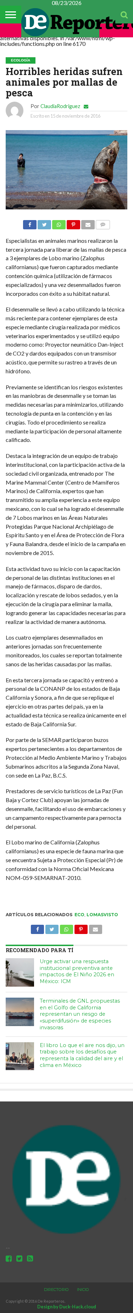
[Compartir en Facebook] (30, 222)
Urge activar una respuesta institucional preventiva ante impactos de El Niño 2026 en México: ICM (77, 971)
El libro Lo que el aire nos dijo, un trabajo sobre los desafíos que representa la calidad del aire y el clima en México (82, 1055)
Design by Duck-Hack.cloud (66, 1306)
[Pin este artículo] (73, 222)
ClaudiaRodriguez (60, 106)
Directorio (56, 1289)
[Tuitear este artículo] (44, 222)
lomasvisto (102, 914)
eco (79, 914)
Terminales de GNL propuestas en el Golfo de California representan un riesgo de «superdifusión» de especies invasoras (80, 1014)
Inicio (83, 1289)
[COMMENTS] (103, 222)
